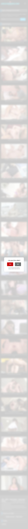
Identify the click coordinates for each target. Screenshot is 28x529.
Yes (10, 264)
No (18, 264)
